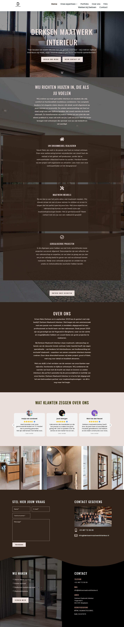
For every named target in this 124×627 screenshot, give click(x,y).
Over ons (96, 4)
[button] (110, 425)
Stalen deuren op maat (22, 579)
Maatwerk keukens (21, 591)
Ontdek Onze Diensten (62, 293)
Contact (103, 7)
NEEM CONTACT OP (72, 59)
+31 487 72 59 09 (86, 530)
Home (54, 4)
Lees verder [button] (39, 433)
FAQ (105, 4)
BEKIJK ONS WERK (51, 59)
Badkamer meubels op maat (24, 587)
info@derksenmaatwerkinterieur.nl (94, 535)
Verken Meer (20, 600)
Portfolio (85, 4)
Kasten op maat (20, 583)
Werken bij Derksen (87, 7)
